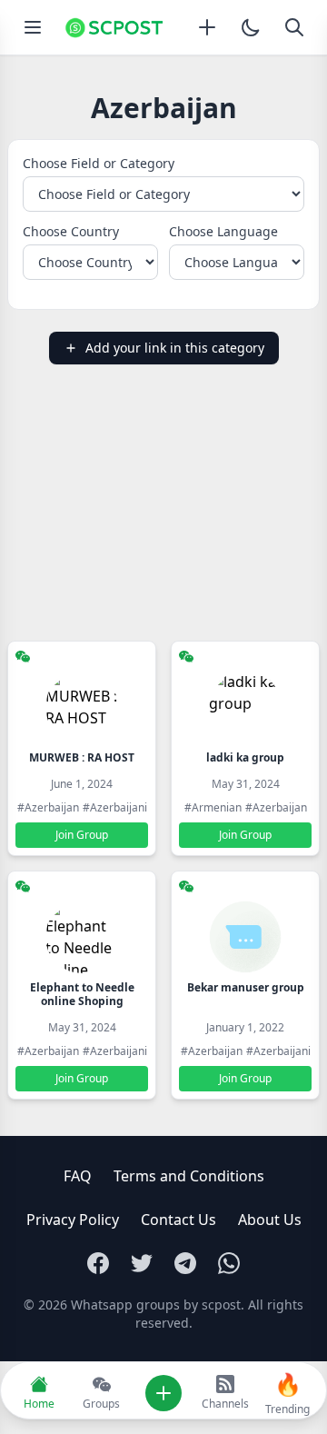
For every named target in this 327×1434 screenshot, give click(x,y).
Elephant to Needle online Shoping (82, 994)
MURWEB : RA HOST (81, 757)
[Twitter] (142, 1263)
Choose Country (71, 231)
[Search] (294, 27)
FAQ (78, 1176)
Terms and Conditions (189, 1176)
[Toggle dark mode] (251, 27)
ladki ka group (245, 757)
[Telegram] (185, 1263)
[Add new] (207, 27)
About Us (270, 1220)
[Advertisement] (163, 502)
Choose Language (223, 231)
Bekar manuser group (245, 987)
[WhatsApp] (229, 1263)
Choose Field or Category (98, 163)
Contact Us (178, 1220)
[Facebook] (98, 1263)
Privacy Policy (72, 1220)
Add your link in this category (174, 347)
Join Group (81, 834)
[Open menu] (33, 27)
